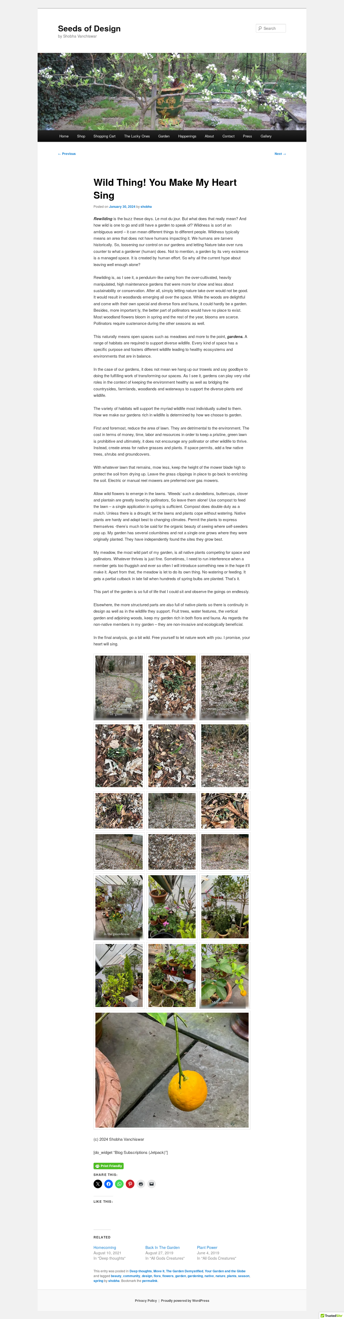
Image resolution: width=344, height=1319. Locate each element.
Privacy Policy (146, 1300)
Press (247, 136)
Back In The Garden (162, 1247)
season (243, 1275)
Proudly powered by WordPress (185, 1300)
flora (157, 1275)
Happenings (187, 136)
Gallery (266, 136)
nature (220, 1275)
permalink (149, 1280)
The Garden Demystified (184, 1271)
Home (64, 136)
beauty (116, 1275)
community (131, 1275)
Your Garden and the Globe (225, 1271)
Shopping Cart (105, 136)
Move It (158, 1271)
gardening (195, 1275)
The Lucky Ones (137, 136)
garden (180, 1275)
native (209, 1275)
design (147, 1275)
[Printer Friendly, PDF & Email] (109, 1165)
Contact (229, 136)
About (209, 136)
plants (231, 1275)
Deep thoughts (141, 1271)
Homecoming (105, 1247)
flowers (168, 1275)
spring (98, 1280)
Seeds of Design (89, 28)
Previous (67, 153)
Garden (164, 136)
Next (280, 153)
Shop (81, 136)
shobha (146, 206)
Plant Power (207, 1247)
